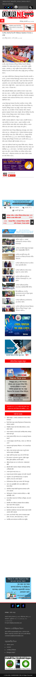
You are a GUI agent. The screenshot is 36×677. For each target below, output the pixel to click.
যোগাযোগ (19, 1)
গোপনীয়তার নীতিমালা (11, 650)
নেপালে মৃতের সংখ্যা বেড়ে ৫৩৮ (13, 471)
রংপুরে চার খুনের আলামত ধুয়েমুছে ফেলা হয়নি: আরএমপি (19, 474)
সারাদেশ (17, 207)
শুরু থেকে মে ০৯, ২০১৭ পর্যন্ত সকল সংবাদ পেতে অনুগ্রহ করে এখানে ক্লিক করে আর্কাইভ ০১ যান (18, 407)
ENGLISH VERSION (8, 4)
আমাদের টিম (13, 1)
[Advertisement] (19, 42)
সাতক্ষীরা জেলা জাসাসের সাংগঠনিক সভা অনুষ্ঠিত (17, 519)
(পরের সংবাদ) (16, 222)
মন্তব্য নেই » (28, 207)
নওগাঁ (13, 207)
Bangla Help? (26, 1)
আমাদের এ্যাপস (10, 644)
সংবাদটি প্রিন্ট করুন (19, 210)
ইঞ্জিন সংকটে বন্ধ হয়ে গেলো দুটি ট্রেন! (15, 507)
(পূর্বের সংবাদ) (19, 216)
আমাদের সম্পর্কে (6, 1)
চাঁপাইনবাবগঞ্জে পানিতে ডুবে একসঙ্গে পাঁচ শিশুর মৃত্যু (18, 481)
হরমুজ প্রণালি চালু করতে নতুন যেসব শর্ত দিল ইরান (18, 455)
